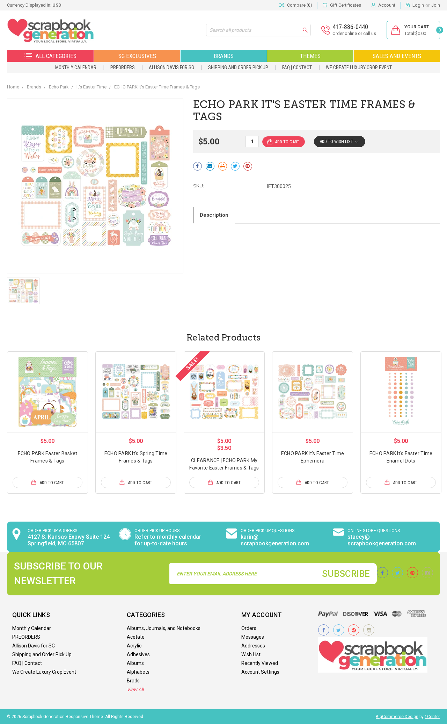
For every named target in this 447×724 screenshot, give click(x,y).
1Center (432, 716)
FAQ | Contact (297, 67)
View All (135, 689)
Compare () (299, 5)
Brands (224, 55)
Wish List (251, 654)
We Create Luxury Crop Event (359, 67)
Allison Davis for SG (171, 67)
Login (418, 5)
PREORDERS (122, 67)
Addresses (253, 645)
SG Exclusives (137, 55)
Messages (252, 637)
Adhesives (138, 654)
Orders (248, 628)
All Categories (56, 55)
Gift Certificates (345, 5)
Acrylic (134, 645)
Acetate (136, 637)
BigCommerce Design (397, 716)
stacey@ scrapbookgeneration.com (381, 540)
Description (214, 215)
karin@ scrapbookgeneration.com (275, 540)
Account (386, 5)
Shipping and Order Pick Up (238, 67)
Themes (310, 55)
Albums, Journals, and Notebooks (163, 628)
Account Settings (260, 672)
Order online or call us (354, 33)
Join (435, 5)
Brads (133, 680)
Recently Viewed (259, 663)
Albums (135, 663)
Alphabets (138, 672)
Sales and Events (397, 55)
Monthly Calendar (75, 67)
